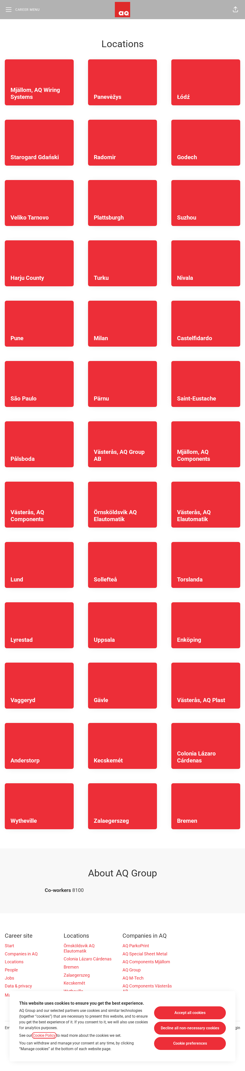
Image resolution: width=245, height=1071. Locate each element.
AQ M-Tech (133, 978)
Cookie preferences (190, 1043)
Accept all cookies (190, 1012)
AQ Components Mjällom (146, 961)
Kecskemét (74, 983)
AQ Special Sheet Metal (144, 953)
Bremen (71, 967)
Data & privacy (18, 985)
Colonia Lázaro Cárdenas (87, 958)
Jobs (9, 978)
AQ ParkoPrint (135, 945)
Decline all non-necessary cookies (190, 1028)
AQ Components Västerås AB (147, 988)
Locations (14, 961)
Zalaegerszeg (77, 975)
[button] (235, 9)
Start (9, 945)
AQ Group (131, 969)
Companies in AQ (21, 953)
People (11, 969)
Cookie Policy (44, 1035)
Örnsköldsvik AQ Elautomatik (79, 948)
